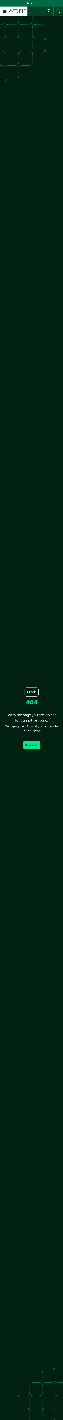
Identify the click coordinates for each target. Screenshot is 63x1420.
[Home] (17, 11)
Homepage (31, 745)
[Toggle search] (58, 11)
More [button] (30, 3)
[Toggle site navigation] (4, 11)
